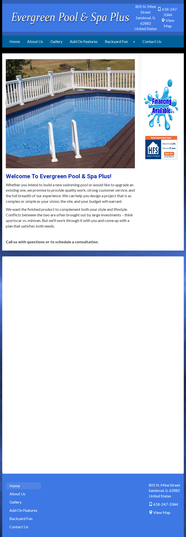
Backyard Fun (116, 41)
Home (14, 41)
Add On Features (84, 41)
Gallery (56, 41)
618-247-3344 (165, 504)
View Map (161, 512)
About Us (35, 41)
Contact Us (151, 41)
